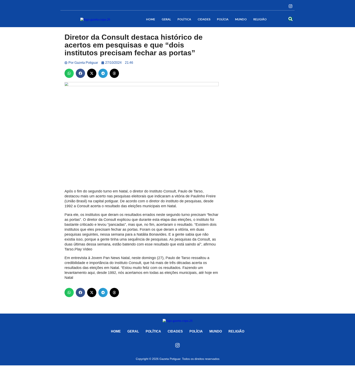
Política (184, 19)
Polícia (222, 19)
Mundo (241, 19)
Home (150, 19)
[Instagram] (290, 6)
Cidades (204, 19)
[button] (69, 73)
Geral (166, 19)
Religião (260, 19)
